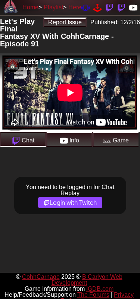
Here (74, 7)
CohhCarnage (41, 277)
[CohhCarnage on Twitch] (109, 7)
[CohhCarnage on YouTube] (133, 7)
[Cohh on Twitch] (121, 7)
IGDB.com (99, 289)
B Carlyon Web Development (87, 280)
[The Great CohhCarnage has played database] (97, 7)
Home (30, 7)
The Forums (93, 295)
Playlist (53, 7)
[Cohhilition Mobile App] (85, 7)
